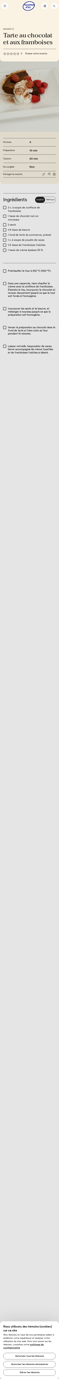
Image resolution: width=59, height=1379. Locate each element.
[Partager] (49, 173)
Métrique (50, 200)
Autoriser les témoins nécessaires (29, 1364)
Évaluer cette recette (36, 53)
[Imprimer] (54, 174)
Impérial (40, 200)
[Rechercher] (54, 6)
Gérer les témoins (29, 1372)
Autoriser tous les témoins (29, 1356)
